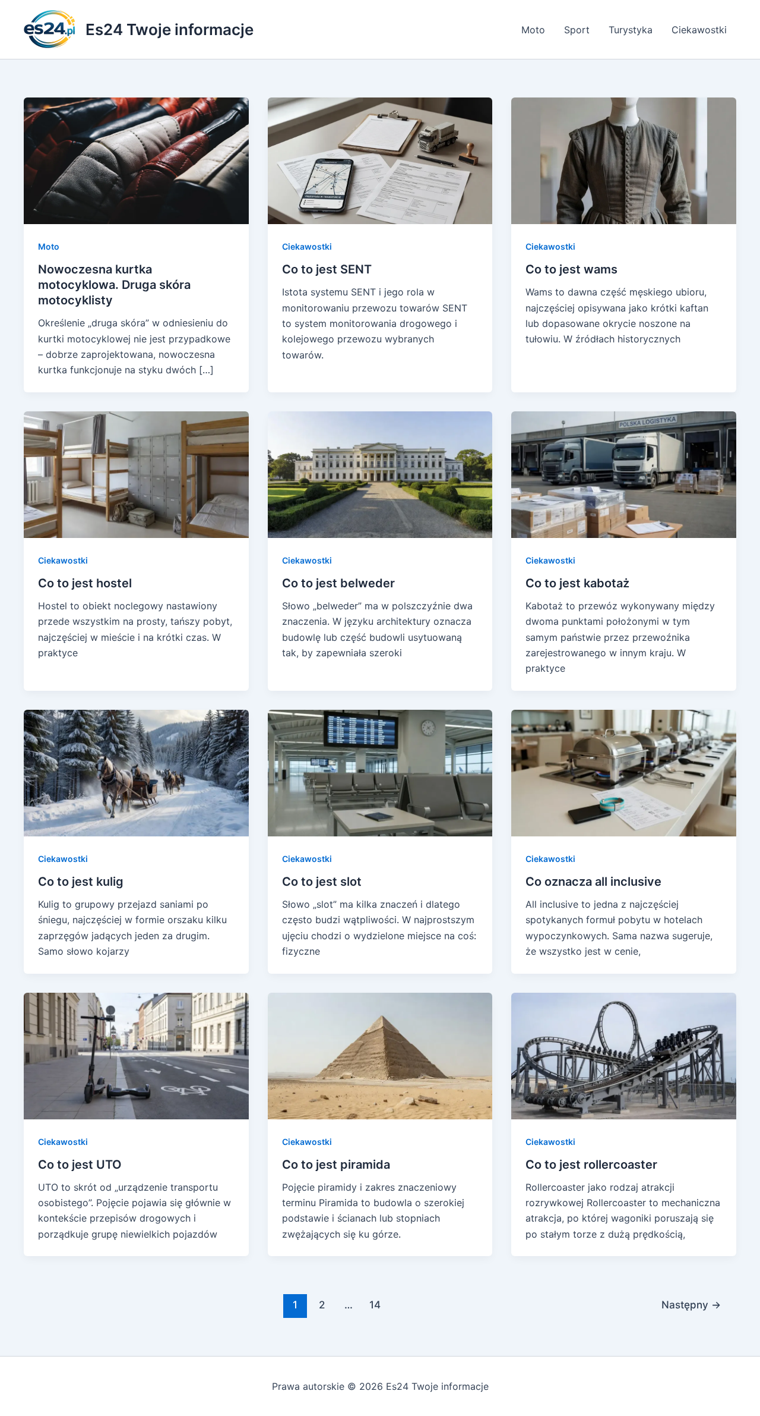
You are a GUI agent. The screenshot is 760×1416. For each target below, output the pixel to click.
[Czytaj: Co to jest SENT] (380, 160)
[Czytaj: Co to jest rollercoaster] (623, 1055)
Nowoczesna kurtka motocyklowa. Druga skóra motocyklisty (114, 284)
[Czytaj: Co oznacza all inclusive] (623, 772)
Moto (533, 30)
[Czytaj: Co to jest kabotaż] (623, 474)
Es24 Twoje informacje (170, 29)
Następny (691, 1304)
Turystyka (631, 30)
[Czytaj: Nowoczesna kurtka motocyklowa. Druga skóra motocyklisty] (136, 160)
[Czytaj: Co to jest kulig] (136, 772)
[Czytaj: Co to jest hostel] (136, 474)
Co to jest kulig (81, 881)
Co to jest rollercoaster (591, 1164)
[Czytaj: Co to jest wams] (623, 160)
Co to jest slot (322, 881)
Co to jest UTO (80, 1164)
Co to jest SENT (327, 269)
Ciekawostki (699, 30)
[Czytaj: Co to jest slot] (380, 772)
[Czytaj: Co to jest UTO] (136, 1055)
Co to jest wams (571, 269)
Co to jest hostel (85, 583)
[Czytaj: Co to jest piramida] (380, 1055)
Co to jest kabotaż (577, 583)
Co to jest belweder (338, 583)
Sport (577, 30)
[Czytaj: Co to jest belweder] (380, 474)
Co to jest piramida (336, 1164)
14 (375, 1304)
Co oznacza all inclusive (593, 881)
